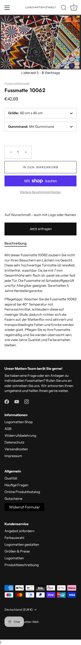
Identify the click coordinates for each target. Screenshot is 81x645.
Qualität (10, 478)
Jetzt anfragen (40, 229)
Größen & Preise (17, 551)
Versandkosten (16, 449)
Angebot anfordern (19, 531)
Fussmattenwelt (17, 83)
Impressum (13, 456)
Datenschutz (14, 442)
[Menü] (7, 8)
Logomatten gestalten (21, 544)
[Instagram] (26, 401)
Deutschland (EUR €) (18, 609)
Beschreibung (15, 243)
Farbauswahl (14, 538)
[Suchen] (64, 8)
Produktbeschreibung (21, 565)
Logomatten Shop (18, 422)
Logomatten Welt (26, 622)
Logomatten (14, 558)
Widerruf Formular (24, 507)
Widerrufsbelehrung (20, 435)
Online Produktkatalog (22, 492)
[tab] (17, 243)
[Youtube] (16, 401)
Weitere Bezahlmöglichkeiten (40, 192)
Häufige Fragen (16, 485)
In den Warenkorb (40, 167)
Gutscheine (13, 498)
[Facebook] (6, 401)
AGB (7, 429)
